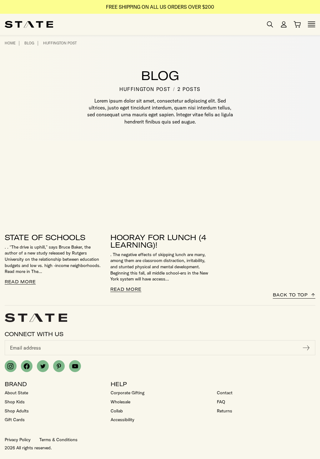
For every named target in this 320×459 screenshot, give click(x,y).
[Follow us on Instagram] (11, 366)
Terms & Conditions (58, 439)
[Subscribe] (306, 347)
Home (10, 43)
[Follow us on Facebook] (27, 366)
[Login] (284, 24)
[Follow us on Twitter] (43, 366)
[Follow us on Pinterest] (59, 366)
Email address (25, 347)
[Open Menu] (311, 24)
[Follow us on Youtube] (75, 366)
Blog (29, 43)
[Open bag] (297, 24)
